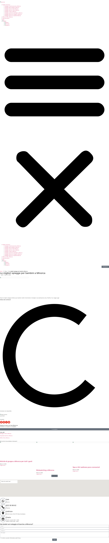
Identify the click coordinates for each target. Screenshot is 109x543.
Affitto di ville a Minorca (7, 17)
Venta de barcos (5, 18)
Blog (3, 19)
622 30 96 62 (11, 505)
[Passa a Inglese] (6, 22)
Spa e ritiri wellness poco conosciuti (86, 467)
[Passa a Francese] (7, 23)
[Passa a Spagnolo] (7, 25)
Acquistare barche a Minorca (6, 435)
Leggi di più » (3, 465)
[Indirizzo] (3, 513)
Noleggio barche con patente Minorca (13, 15)
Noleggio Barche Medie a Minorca (12, 7)
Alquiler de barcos (6, 4)
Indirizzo (9, 511)
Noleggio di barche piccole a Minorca (13, 6)
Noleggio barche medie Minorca (11, 8)
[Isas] (3, 501)
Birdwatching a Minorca (45, 470)
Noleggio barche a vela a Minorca (12, 10)
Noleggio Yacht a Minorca (5, 433)
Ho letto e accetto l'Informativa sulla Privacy (11, 538)
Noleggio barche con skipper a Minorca (13, 14)
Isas (7, 499)
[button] (54, 135)
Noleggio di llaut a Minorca (10, 11)
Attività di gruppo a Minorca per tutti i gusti (16, 461)
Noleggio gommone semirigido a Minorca (13, 12)
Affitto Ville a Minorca (4, 437)
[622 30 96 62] (3, 507)
